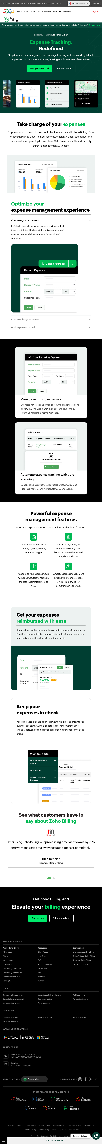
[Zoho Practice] (71, 1108)
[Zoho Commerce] (60, 1099)
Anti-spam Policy (59, 1125)
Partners (41, 981)
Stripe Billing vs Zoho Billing (84, 956)
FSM (26, 11)
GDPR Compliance (59, 1130)
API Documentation (46, 964)
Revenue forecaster (10, 1021)
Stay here (96, 3)
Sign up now (38, 918)
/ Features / (47, 35)
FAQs (40, 960)
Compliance (31, 1125)
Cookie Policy (44, 1130)
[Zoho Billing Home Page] (12, 19)
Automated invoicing (11, 1003)
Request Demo (64, 68)
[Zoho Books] (38, 1099)
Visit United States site (80, 3)
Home (39, 35)
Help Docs (42, 956)
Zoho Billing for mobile (12, 968)
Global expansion (45, 1003)
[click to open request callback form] (96, 1136)
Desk (55, 11)
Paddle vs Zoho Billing (81, 964)
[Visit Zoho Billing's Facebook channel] (85, 1079)
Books (19, 11)
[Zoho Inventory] (83, 1099)
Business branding (45, 999)
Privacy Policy (89, 1125)
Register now (94, 25)
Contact (11, 1125)
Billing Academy (44, 952)
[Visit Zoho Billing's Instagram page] (80, 1079)
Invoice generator (45, 1017)
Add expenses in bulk (23, 327)
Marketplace (7, 981)
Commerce (46, 11)
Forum (40, 973)
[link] (55, 11)
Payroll (32, 11)
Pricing (5, 956)
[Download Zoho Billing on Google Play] (11, 1037)
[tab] (49, 878)
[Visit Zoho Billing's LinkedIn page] (96, 1079)
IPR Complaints (44, 1125)
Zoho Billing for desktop (12, 973)
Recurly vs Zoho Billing (82, 960)
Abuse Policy (73, 1130)
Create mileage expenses (25, 319)
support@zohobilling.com (21, 1065)
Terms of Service (75, 1125)
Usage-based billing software (49, 995)
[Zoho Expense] (18, 1099)
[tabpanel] (51, 853)
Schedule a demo (61, 918)
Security (20, 1125)
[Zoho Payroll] (49, 1108)
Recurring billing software (13, 995)
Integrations (7, 960)
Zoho (8, 11)
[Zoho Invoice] (29, 1108)
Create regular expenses (25, 220)
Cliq (38, 11)
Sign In (95, 11)
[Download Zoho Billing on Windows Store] (44, 1037)
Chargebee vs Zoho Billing (83, 952)
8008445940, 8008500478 (29, 1057)
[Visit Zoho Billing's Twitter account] (91, 1079)
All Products (64, 11)
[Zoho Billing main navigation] (3, 1140)
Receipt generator (80, 1017)
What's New (42, 968)
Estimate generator (10, 1017)
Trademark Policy (30, 1130)
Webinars (41, 977)
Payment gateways (80, 999)
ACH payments (79, 995)
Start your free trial (54, 1140)
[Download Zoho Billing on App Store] (27, 1037)
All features (7, 952)
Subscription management (13, 999)
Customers (7, 964)
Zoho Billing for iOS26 (11, 977)
